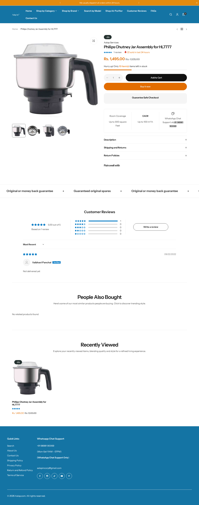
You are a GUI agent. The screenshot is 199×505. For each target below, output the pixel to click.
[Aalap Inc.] (15, 14)
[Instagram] (47, 476)
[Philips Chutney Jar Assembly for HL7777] (32, 378)
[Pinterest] (69, 476)
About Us (12, 450)
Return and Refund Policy (20, 470)
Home (15, 29)
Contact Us (13, 455)
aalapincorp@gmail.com (49, 468)
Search (10, 445)
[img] (30, 254)
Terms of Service (15, 475)
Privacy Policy (14, 465)
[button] (60, 3)
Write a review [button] (150, 227)
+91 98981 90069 (45, 445)
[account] (177, 14)
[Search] (171, 14)
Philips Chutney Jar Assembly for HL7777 (29, 403)
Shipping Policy (15, 460)
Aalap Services (111, 42)
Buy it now (145, 86)
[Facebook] (40, 476)
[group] (56, 78)
